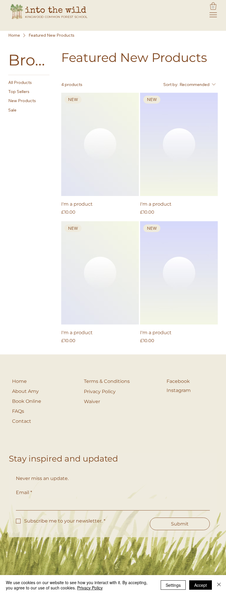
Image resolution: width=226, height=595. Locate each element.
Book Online (26, 401)
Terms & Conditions (107, 381)
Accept (200, 585)
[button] (213, 6)
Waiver (92, 401)
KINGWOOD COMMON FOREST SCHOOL (56, 17)
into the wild (55, 10)
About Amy (25, 391)
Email (24, 492)
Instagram (179, 390)
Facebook (178, 381)
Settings (173, 585)
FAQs (18, 411)
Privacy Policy (100, 391)
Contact (21, 421)
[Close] (218, 585)
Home (19, 381)
